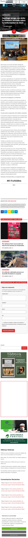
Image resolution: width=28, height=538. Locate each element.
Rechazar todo (14, 535)
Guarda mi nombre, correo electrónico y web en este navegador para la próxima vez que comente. (14, 324)
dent (10, 204)
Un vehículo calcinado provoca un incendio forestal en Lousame (13, 273)
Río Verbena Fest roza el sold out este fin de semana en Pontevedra (13, 244)
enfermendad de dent (19, 204)
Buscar (2, 345)
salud (9, 207)
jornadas (3, 207)
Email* (3, 309)
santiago (21, 207)
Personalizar (14, 531)
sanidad (15, 207)
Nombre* (4, 302)
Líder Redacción (11, 201)
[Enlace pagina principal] (7, 2)
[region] (14, 525)
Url (3, 315)
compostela (4, 204)
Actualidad (6, 15)
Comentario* (5, 293)
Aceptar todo (14, 528)
